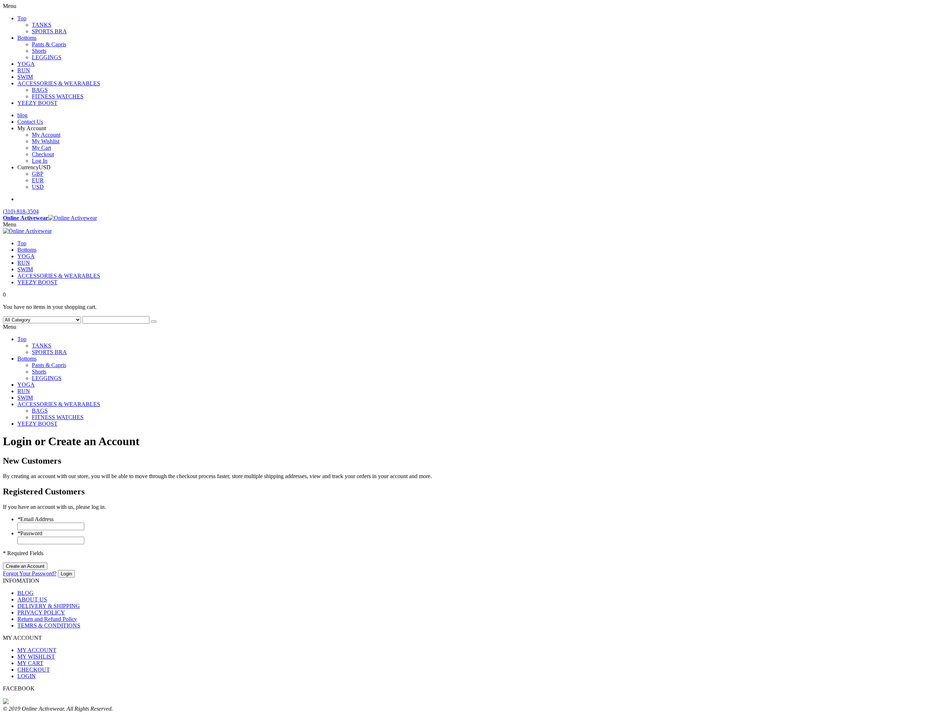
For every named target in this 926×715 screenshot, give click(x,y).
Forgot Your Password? (29, 573)
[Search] (154, 321)
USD (38, 187)
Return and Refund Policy (47, 619)
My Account (46, 135)
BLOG (25, 593)
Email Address (35, 519)
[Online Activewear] (27, 231)
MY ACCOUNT (36, 650)
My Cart (41, 148)
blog (22, 115)
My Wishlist (45, 141)
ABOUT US (32, 599)
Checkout (43, 154)
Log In (39, 161)
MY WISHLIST (36, 657)
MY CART (30, 663)
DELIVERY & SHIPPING (48, 606)
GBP (37, 174)
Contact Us (30, 122)
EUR (38, 180)
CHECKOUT (33, 670)
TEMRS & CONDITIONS (48, 625)
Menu (9, 224)
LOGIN (26, 676)
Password (29, 533)
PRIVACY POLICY (41, 612)
